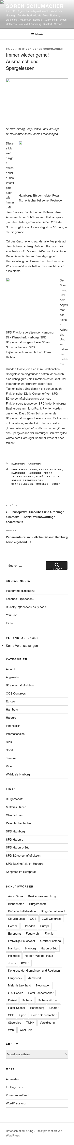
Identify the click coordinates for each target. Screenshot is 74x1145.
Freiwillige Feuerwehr (21, 941)
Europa (10, 701)
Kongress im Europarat (21, 871)
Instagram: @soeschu (20, 590)
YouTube (11, 615)
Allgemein (12, 677)
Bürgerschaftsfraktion (20, 685)
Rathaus (27, 1000)
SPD (9, 742)
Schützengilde (48, 476)
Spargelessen (22, 483)
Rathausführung (48, 1000)
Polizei (12, 1000)
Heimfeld (14, 955)
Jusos (12, 963)
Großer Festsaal (50, 941)
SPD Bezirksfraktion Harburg (24, 863)
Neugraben (43, 985)
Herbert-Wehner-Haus (39, 955)
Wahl (11, 1030)
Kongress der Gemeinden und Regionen (34, 970)
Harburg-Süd (49, 948)
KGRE (25, 963)
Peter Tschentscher (18, 823)
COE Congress (16, 693)
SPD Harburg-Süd (17, 847)
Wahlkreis (26, 1030)
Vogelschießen (48, 483)
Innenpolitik (13, 725)
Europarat (14, 933)
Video (9, 766)
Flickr (9, 623)
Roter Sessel (16, 1007)
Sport (9, 750)
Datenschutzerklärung (19, 1131)
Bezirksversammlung (42, 896)
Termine (11, 758)
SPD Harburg (14, 839)
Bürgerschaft (14, 799)
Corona (13, 926)
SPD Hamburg (15, 831)
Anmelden (12, 1079)
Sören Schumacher (35, 6)
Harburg (35, 463)
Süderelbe (14, 1022)
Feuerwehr (33, 933)
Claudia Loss (14, 815)
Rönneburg (37, 1007)
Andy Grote (15, 896)
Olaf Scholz (15, 993)
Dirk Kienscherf (24, 469)
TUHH (30, 1022)
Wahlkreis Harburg (18, 774)
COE (33, 918)
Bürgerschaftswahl (53, 911)
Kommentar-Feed (17, 1095)
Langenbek (15, 978)
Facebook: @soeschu (20, 599)
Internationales (15, 734)
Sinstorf (54, 1007)
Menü (39, 34)
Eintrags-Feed (15, 1087)
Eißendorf (29, 926)
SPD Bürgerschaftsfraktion (23, 855)
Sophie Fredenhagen (27, 480)
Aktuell (10, 669)
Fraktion (50, 933)
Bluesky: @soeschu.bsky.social (26, 607)
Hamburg (18, 463)
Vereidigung (47, 1022)
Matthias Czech (16, 807)
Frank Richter (50, 469)
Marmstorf (34, 978)
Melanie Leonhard (19, 985)
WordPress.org (15, 1103)
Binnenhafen (16, 904)
